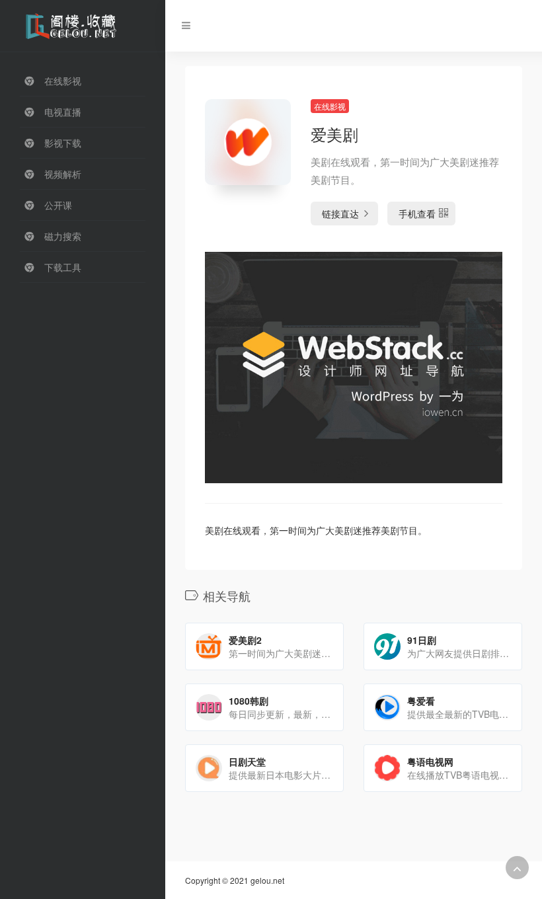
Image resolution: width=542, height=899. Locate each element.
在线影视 (330, 106)
